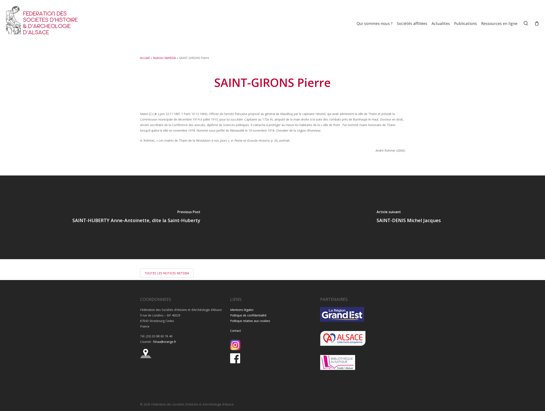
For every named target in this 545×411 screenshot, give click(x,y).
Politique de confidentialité (248, 315)
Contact (235, 331)
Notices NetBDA (164, 58)
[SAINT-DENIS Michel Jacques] (408, 217)
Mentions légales (242, 310)
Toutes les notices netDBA (167, 273)
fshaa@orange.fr (164, 342)
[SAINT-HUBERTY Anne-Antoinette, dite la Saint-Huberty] (136, 217)
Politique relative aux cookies (250, 321)
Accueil (145, 58)
